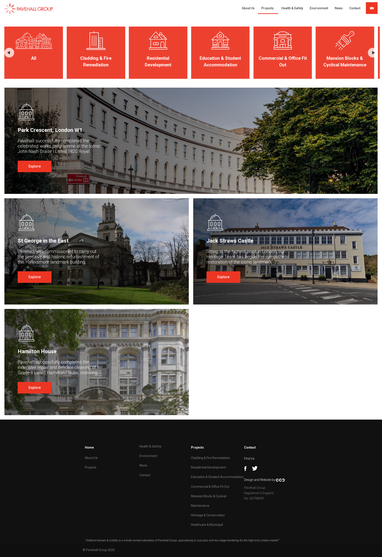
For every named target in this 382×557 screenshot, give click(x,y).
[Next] (373, 53)
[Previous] (9, 53)
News (339, 8)
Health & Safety (292, 8)
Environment (319, 8)
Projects (267, 8)
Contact (354, 8)
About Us (248, 8)
